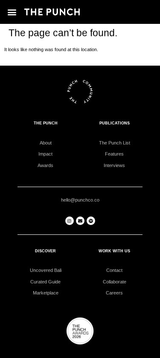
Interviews (114, 165)
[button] (12, 12)
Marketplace (45, 292)
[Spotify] (91, 221)
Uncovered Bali (45, 270)
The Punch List (114, 142)
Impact (45, 153)
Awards (45, 165)
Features (114, 153)
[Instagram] (69, 221)
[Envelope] (80, 221)
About (46, 142)
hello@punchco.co (80, 199)
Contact (114, 270)
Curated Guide (45, 281)
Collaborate (114, 281)
